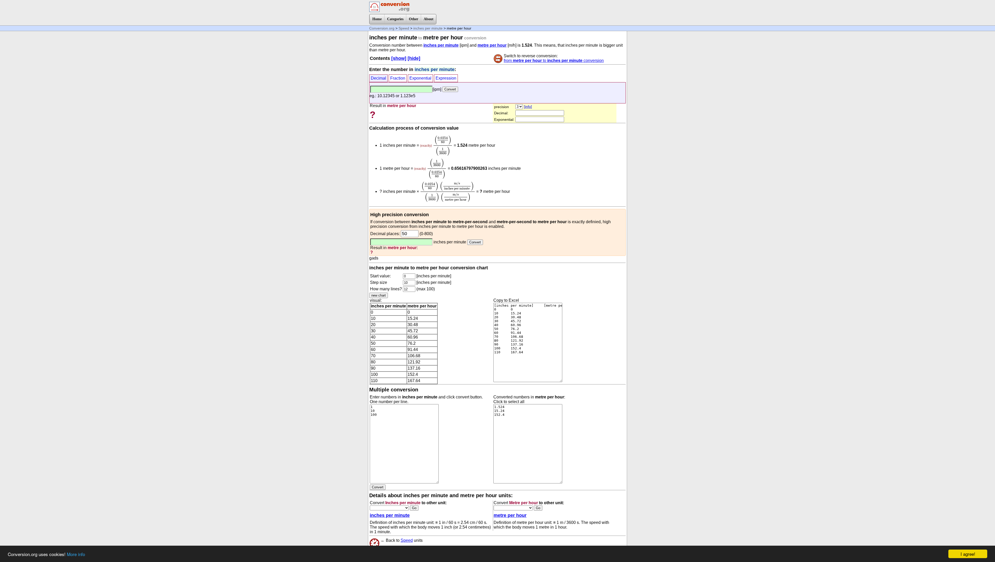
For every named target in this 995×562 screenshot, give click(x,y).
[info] (528, 106)
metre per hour (492, 45)
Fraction (397, 78)
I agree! (968, 554)
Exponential (420, 78)
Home (377, 19)
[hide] (414, 58)
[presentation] (443, 145)
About (428, 19)
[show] (398, 58)
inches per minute (428, 28)
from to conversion (554, 60)
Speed (404, 28)
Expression (446, 78)
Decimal (378, 78)
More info (76, 554)
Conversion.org (381, 28)
